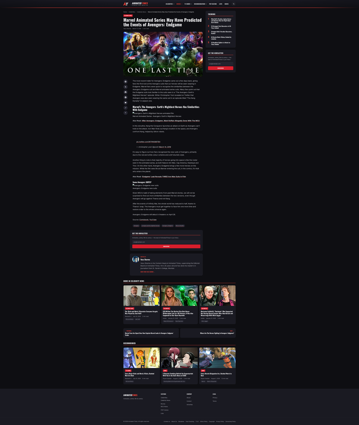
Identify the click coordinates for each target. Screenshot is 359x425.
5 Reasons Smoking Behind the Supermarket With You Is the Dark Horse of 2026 (178, 374)
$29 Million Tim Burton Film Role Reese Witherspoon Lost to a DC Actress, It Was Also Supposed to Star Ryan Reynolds (178, 313)
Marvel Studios (180, 225)
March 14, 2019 (165, 147)
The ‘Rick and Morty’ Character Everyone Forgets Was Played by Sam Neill (141, 312)
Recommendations (199, 4)
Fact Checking (190, 421)
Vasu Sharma (127, 28)
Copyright (212, 421)
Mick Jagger (205, 321)
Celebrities (169, 4)
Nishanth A (128, 316)
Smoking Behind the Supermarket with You (174, 381)
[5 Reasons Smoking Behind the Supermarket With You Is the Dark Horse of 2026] (179, 358)
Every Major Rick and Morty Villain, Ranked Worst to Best (139, 374)
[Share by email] (125, 102)
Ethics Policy (203, 421)
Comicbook (143, 220)
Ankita (164, 318)
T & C (197, 421)
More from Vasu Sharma (148, 272)
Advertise (190, 404)
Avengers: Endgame (167, 225)
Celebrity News (141, 12)
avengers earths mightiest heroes (150, 225)
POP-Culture (213, 4)
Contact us (167, 421)
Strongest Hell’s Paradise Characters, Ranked (221, 32)
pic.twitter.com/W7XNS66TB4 (148, 142)
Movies (179, 4)
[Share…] (125, 113)
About (188, 397)
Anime (165, 370)
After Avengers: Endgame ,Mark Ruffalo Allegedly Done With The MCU (171, 121)
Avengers (136, 225)
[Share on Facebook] (125, 92)
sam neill (137, 319)
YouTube (153, 220)
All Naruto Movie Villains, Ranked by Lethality (221, 38)
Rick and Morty (129, 319)
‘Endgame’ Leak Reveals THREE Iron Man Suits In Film (164, 177)
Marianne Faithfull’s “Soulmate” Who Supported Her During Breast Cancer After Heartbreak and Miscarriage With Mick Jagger (217, 313)
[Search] (234, 4)
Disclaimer (181, 421)
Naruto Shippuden (211, 381)
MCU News (164, 406)
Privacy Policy (220, 421)
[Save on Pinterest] (125, 81)
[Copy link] (125, 108)
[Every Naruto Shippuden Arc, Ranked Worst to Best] (217, 358)
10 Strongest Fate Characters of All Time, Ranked (221, 27)
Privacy (215, 397)
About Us (174, 421)
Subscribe (166, 246)
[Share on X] (125, 87)
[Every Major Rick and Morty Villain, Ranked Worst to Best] (141, 358)
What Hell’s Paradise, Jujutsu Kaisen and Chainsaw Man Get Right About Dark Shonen (221, 20)
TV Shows (187, 4)
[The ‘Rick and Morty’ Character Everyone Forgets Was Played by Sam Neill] (141, 295)
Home (125, 12)
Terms (214, 401)
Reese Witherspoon (168, 321)
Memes (227, 4)
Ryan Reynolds (179, 321)
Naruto (203, 381)
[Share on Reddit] (125, 97)
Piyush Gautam (167, 378)
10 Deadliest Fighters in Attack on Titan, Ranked (220, 43)
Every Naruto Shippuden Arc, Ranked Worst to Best (216, 374)
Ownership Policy (230, 421)
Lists (220, 4)
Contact (189, 401)
